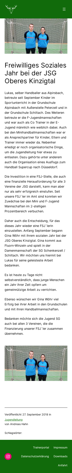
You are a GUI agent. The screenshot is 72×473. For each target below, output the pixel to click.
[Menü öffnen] (64, 9)
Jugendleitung (14, 419)
